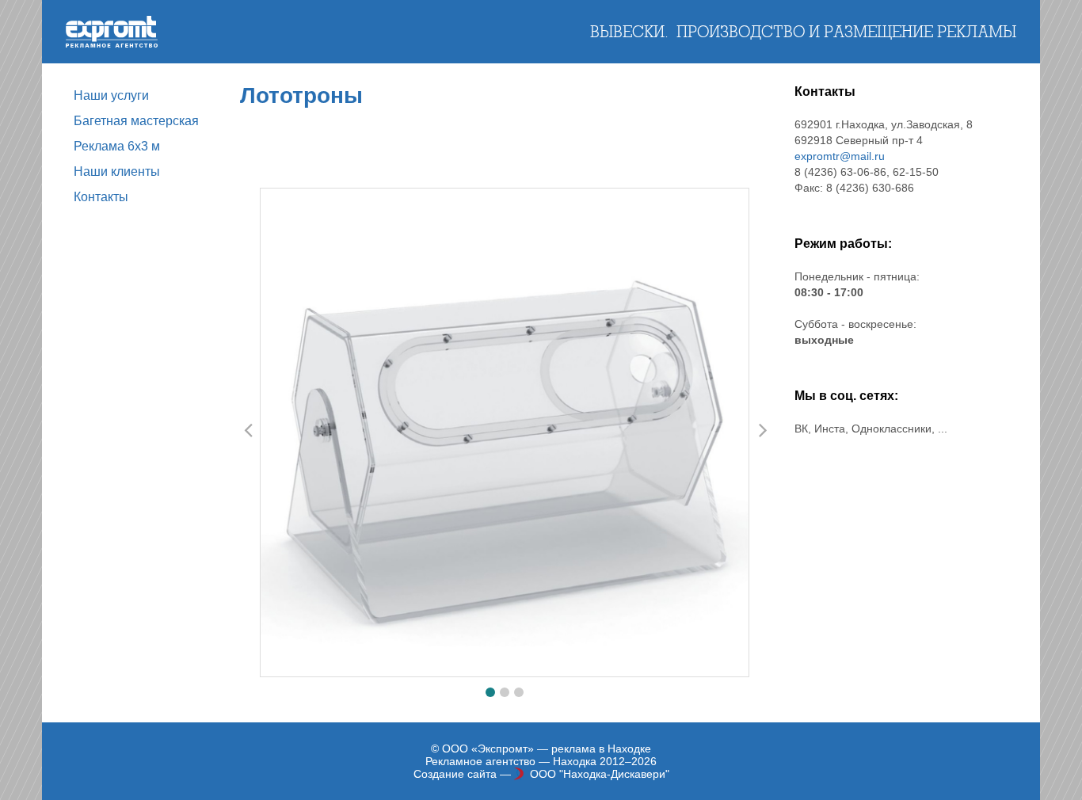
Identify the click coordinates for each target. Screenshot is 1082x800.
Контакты (101, 197)
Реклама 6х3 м (117, 146)
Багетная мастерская (136, 121)
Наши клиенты (117, 171)
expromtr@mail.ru (839, 156)
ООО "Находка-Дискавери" (599, 774)
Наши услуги (111, 95)
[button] (490, 692)
